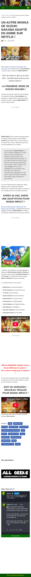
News (7, 15)
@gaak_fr (16, 504)
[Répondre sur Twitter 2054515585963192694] (7, 530)
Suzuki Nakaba (6, 440)
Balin (4, 40)
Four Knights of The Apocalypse (10, 430)
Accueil (3, 15)
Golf (23, 430)
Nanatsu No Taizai (13, 433)
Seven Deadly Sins (16, 437)
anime (10, 423)
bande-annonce (13, 426)
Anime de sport (18, 423)
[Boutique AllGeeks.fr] (15, 483)
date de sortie (24, 426)
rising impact (5, 437)
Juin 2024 (4, 433)
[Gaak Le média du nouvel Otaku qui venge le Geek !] (16, 3)
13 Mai (21, 504)
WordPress (21, 575)
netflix (22, 433)
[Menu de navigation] (3, 7)
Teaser (14, 440)
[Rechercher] (28, 8)
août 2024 (4, 426)
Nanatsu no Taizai (9, 66)
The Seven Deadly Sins (7, 444)
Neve (8, 575)
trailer (18, 444)
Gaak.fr (9, 504)
